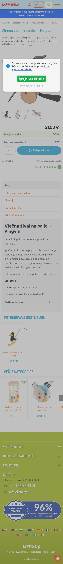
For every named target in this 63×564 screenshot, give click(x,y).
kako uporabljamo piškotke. (30, 68)
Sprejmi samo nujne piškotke (31, 85)
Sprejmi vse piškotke (31, 79)
